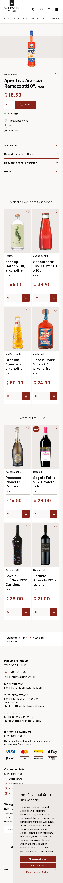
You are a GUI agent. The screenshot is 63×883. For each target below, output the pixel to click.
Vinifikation (10, 145)
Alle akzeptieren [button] (38, 858)
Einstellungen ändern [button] (37, 872)
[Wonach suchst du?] (49, 9)
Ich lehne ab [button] (37, 865)
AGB (6, 868)
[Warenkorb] (41, 9)
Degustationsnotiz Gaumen (20, 162)
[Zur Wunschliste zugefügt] (57, 74)
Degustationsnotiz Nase (18, 154)
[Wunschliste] (34, 9)
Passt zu (9, 171)
